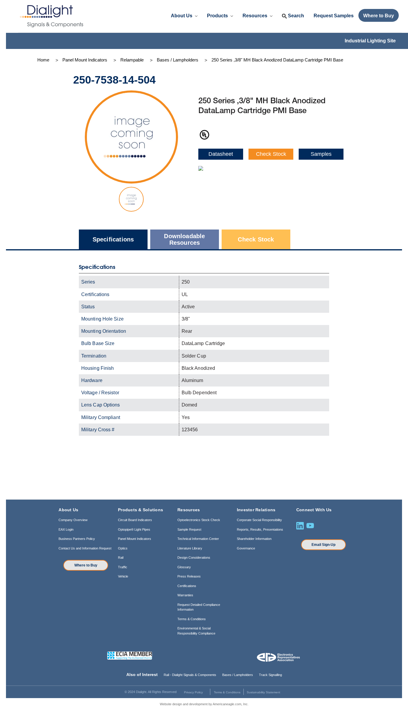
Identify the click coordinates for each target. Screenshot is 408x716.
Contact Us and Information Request (85, 548)
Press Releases (189, 576)
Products (218, 15)
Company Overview (73, 520)
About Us (182, 15)
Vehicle (123, 576)
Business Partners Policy (77, 539)
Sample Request (189, 529)
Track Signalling (270, 675)
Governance (246, 548)
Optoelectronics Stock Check (198, 520)
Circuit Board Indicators (135, 520)
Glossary (184, 567)
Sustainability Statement (263, 692)
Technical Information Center (198, 539)
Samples (321, 154)
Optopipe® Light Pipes (134, 529)
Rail (120, 557)
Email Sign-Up (323, 545)
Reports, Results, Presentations (260, 529)
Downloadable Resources (184, 239)
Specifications (113, 239)
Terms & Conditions (191, 619)
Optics (123, 548)
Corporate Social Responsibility (259, 520)
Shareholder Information (254, 539)
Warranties (185, 595)
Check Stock (271, 154)
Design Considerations (193, 557)
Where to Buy (85, 565)
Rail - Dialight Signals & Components (190, 675)
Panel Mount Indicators (134, 539)
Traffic (122, 567)
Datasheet (220, 154)
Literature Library (189, 548)
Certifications (186, 586)
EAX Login (66, 529)
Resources (256, 15)
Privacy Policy (193, 692)
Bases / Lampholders (237, 675)
